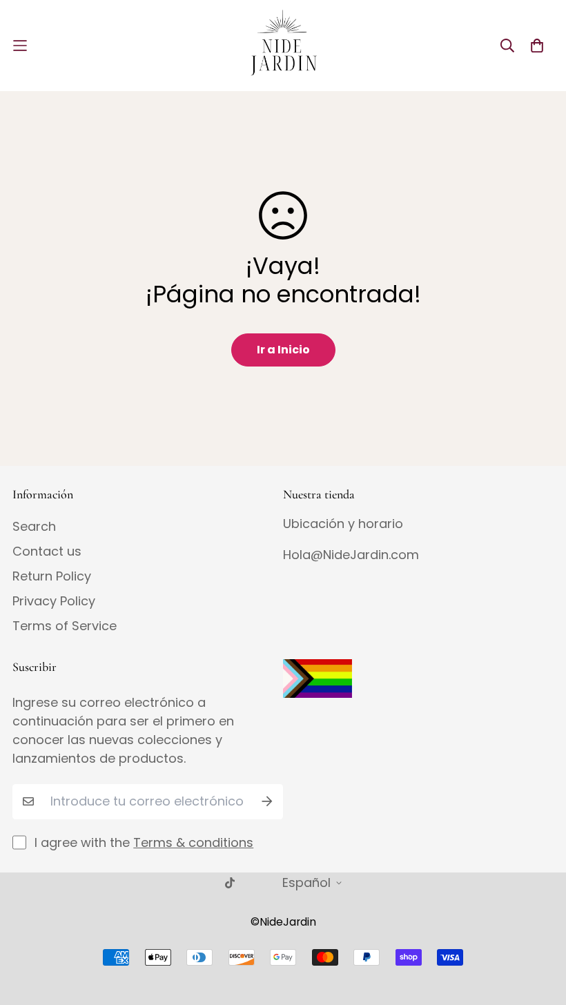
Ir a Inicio (283, 350)
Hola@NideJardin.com (351, 554)
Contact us (46, 551)
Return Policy (51, 576)
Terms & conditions (193, 842)
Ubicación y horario (343, 523)
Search (34, 526)
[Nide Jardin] (283, 45)
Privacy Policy (53, 601)
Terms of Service (64, 626)
